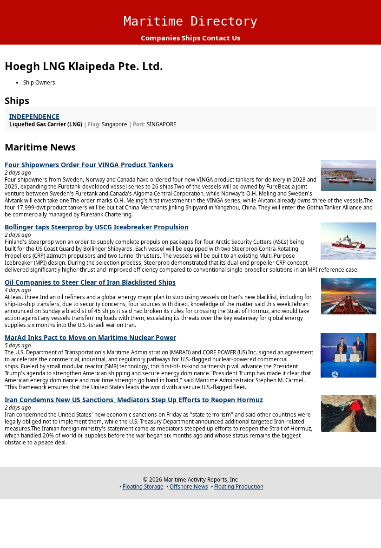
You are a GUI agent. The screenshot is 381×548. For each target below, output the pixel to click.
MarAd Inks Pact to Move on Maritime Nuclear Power (90, 337)
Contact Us (221, 37)
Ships (191, 37)
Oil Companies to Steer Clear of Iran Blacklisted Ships (90, 282)
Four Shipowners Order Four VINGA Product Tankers (89, 164)
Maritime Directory (190, 21)
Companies (160, 37)
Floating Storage (143, 486)
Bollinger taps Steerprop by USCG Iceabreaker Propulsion (97, 226)
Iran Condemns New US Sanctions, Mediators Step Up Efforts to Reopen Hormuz (134, 399)
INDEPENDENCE (34, 116)
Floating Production (238, 486)
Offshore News (189, 486)
